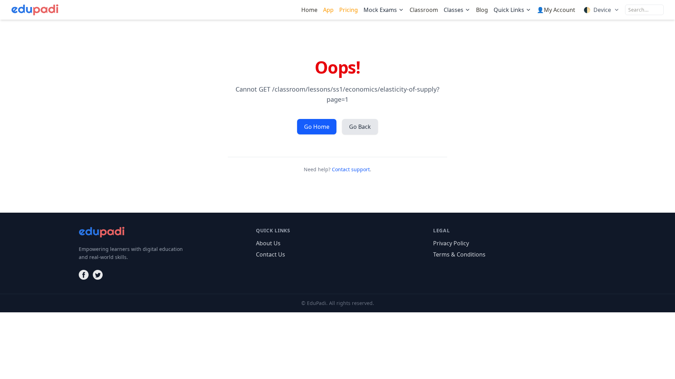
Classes (453, 10)
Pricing (348, 10)
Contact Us (270, 254)
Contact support (351, 169)
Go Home (316, 127)
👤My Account (556, 10)
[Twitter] (98, 275)
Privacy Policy (451, 243)
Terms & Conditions (459, 254)
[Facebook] (84, 275)
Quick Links (509, 10)
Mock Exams (380, 10)
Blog (482, 10)
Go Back (360, 127)
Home (309, 10)
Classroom (424, 10)
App (328, 10)
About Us (268, 243)
